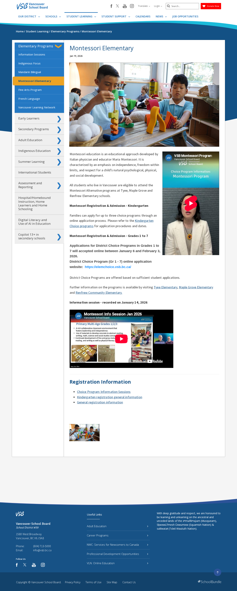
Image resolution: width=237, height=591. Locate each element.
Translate (143, 6)
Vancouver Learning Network (36, 107)
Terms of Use (93, 582)
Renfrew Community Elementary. (99, 292)
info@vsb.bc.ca (42, 550)
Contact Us (129, 582)
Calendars (143, 16)
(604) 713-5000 (42, 546)
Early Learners (28, 118)
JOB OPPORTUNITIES (185, 16)
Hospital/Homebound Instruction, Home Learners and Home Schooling (34, 203)
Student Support (114, 16)
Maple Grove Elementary (196, 287)
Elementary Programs (35, 46)
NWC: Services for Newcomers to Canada (113, 544)
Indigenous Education (34, 151)
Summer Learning (31, 161)
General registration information (100, 402)
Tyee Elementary (165, 287)
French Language (29, 98)
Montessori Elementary (34, 81)
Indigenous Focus (29, 63)
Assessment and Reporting (30, 185)
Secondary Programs (33, 129)
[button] (59, 46)
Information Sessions (31, 54)
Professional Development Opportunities (113, 554)
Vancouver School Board (46, 582)
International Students (34, 172)
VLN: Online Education (101, 563)
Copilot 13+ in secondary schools (31, 236)
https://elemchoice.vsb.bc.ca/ (108, 267)
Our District (27, 16)
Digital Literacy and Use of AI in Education (34, 222)
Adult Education (30, 140)
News (160, 16)
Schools (51, 16)
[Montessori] (84, 432)
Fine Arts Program (30, 90)
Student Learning (79, 16)
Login (157, 6)
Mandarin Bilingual (29, 72)
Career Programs (98, 535)
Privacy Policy (72, 582)
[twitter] (117, 6)
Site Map (112, 582)
